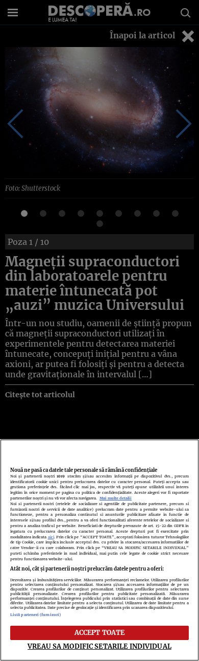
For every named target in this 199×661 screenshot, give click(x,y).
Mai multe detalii (116, 498)
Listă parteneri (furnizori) (35, 614)
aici (51, 537)
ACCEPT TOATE (99, 632)
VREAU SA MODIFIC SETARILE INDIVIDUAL (99, 646)
